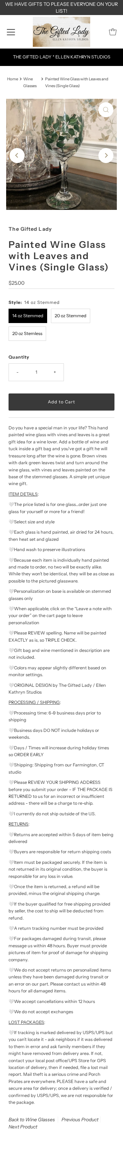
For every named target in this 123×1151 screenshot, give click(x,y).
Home (12, 79)
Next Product (23, 1127)
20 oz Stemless (27, 333)
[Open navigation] (11, 31)
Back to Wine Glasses (32, 1119)
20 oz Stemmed (70, 315)
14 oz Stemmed (27, 315)
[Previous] (17, 155)
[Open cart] (113, 31)
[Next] (105, 155)
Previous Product (80, 1119)
